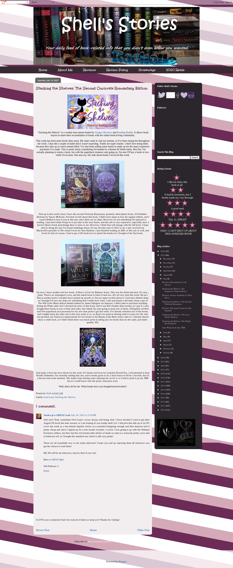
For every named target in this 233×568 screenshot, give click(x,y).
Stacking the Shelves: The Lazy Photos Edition (175, 316)
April (165, 340)
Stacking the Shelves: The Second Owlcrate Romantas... (176, 303)
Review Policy (117, 70)
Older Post (143, 530)
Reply (46, 471)
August (166, 274)
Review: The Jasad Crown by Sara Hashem (176, 309)
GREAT (55, 459)
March (166, 344)
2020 (163, 373)
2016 (163, 385)
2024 (163, 357)
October (166, 266)
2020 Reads (175, 70)
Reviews (89, 70)
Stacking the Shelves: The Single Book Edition (176, 322)
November (167, 262)
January (166, 352)
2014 (163, 393)
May (165, 336)
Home (43, 70)
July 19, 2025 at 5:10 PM (83, 415)
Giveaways (147, 70)
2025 (163, 255)
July (165, 278)
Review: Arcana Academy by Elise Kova (177, 296)
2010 (163, 409)
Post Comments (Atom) (99, 541)
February (167, 348)
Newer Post (42, 530)
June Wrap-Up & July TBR (173, 327)
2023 (163, 361)
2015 (163, 389)
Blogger (122, 561)
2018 (163, 377)
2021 (163, 369)
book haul (49, 397)
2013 (163, 397)
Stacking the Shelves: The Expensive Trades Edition (174, 290)
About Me (65, 70)
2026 (163, 251)
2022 (163, 365)
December (167, 258)
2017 (163, 381)
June (165, 332)
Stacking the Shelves (65, 397)
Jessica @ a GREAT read (57, 415)
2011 (163, 405)
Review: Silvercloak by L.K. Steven (174, 283)
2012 (163, 401)
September (168, 270)
